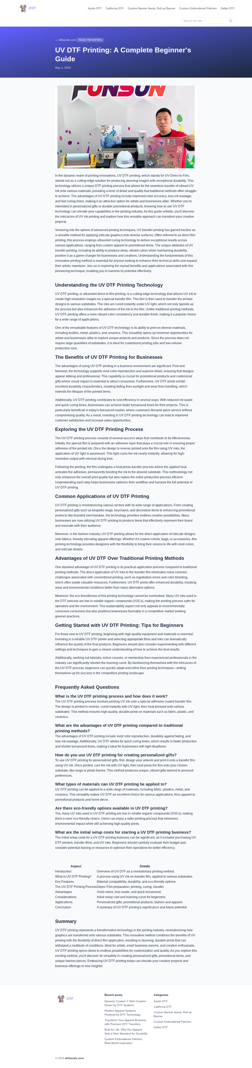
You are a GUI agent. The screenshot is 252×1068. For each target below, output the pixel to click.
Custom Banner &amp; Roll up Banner (151, 8)
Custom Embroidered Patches (198, 8)
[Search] (230, 20)
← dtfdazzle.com (65, 39)
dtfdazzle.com (74, 1058)
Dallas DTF (228, 8)
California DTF (115, 8)
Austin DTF (95, 8)
